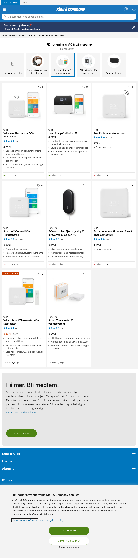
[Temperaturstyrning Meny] (27, 35)
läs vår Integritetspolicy (51, 520)
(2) (66, 239)
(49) (21, 239)
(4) (111, 137)
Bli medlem (21, 433)
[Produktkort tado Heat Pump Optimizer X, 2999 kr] (69, 104)
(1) (21, 141)
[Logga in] (126, 9)
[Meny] (4, 9)
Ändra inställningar (69, 547)
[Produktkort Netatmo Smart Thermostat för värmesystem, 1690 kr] (69, 292)
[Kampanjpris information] (22, 334)
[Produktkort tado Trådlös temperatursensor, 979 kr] (114, 104)
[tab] (10, 2)
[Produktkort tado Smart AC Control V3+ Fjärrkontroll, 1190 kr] (24, 203)
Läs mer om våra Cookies (25, 520)
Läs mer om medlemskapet (21, 412)
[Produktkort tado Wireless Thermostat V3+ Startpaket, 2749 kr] (24, 104)
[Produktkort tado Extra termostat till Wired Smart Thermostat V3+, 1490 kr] (114, 203)
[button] (76, 49)
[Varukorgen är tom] (134, 9)
